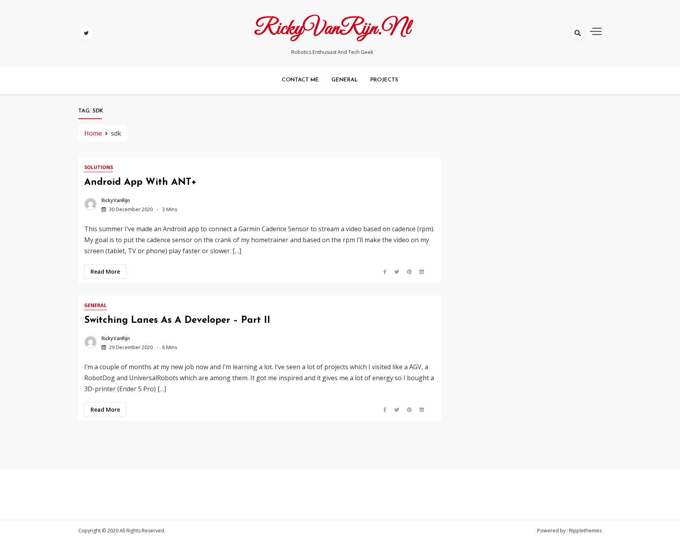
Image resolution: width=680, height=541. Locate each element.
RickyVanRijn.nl (332, 28)
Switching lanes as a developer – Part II (177, 320)
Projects (384, 80)
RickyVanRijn (116, 200)
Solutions (98, 167)
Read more (105, 271)
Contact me (300, 80)
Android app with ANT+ (140, 182)
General (344, 80)
